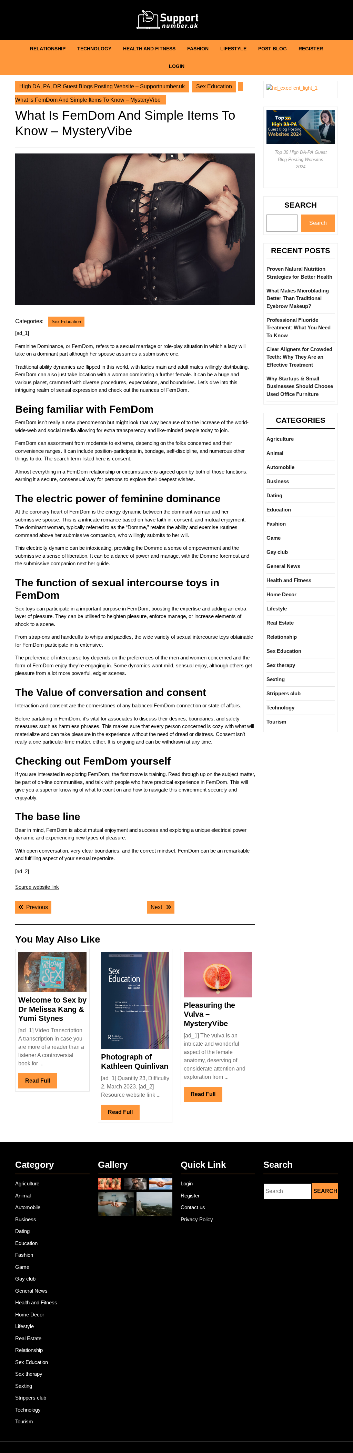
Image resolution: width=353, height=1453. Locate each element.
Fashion (198, 48)
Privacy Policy (197, 1219)
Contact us (193, 1207)
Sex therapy (280, 665)
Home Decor (281, 594)
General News (283, 566)
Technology (94, 48)
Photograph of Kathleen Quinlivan (134, 1061)
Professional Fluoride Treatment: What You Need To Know (298, 327)
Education (278, 509)
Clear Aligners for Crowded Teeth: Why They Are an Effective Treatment (299, 357)
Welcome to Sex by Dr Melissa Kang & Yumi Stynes (52, 1009)
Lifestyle (233, 48)
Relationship (47, 48)
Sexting (275, 679)
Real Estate (280, 623)
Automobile (280, 467)
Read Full (41, 1082)
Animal (274, 453)
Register (311, 48)
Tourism (276, 722)
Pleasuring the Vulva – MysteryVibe (209, 1014)
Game (273, 538)
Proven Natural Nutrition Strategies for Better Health (299, 273)
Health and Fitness (149, 48)
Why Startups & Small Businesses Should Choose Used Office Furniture (299, 386)
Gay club (277, 552)
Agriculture (280, 439)
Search (300, 205)
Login (176, 66)
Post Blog (272, 48)
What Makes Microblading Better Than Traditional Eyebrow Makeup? (297, 298)
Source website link (37, 887)
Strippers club (283, 693)
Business (277, 481)
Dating (274, 495)
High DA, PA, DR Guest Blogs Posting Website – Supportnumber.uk (102, 86)
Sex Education (214, 86)
